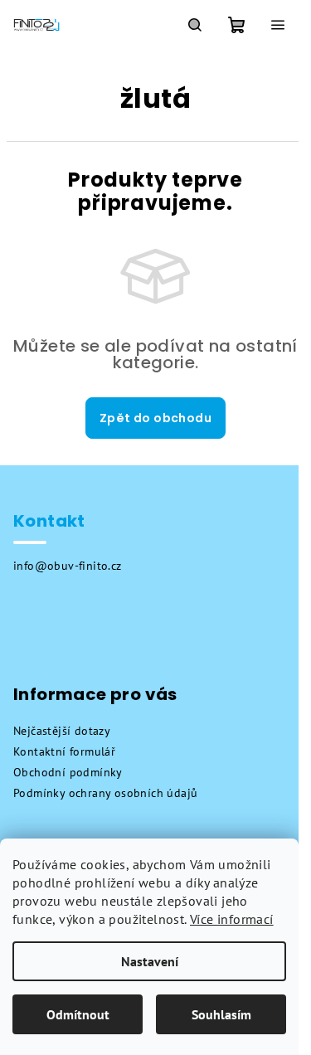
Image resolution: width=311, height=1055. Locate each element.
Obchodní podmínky (68, 772)
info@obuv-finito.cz (67, 565)
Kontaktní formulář (64, 751)
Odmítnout (77, 1014)
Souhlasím (221, 1014)
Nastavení (149, 961)
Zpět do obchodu (155, 418)
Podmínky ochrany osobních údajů (105, 792)
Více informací (232, 919)
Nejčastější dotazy (61, 730)
